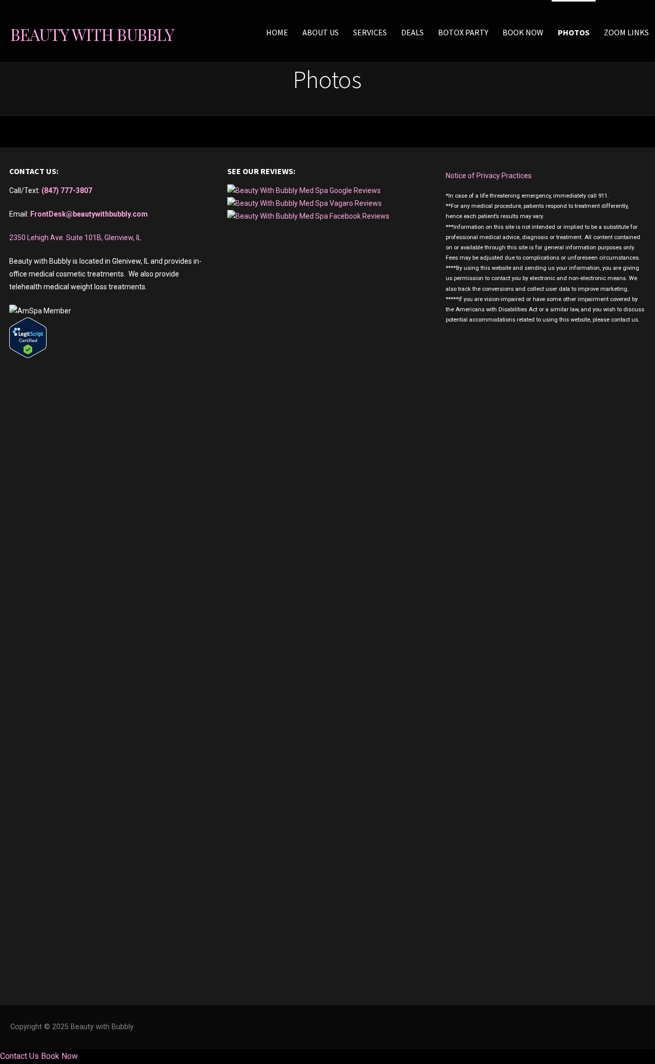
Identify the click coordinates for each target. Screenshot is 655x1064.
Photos (574, 32)
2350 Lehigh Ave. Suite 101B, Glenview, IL (75, 237)
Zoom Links (626, 32)
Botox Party (463, 32)
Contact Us (19, 1056)
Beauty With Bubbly (92, 34)
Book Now (523, 32)
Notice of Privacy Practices (489, 176)
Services (370, 32)
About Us (320, 32)
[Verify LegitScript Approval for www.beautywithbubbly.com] (28, 355)
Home (277, 32)
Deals (412, 32)
